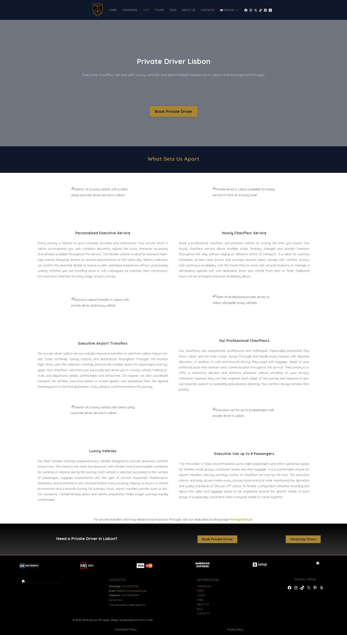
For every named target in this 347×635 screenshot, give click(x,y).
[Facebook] (245, 10)
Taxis (172, 10)
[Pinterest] (265, 10)
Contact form (116, 599)
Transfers (129, 10)
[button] (236, 10)
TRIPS (200, 590)
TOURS (201, 595)
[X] (255, 10)
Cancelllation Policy (125, 629)
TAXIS (200, 599)
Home (113, 10)
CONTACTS (203, 613)
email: (127, 590)
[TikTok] (260, 10)
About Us (188, 10)
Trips (145, 10)
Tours (159, 10)
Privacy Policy (235, 629)
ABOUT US (203, 604)
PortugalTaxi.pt (241, 519)
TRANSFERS (204, 586)
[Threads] (270, 10)
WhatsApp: (124, 586)
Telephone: (124, 595)
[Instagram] (250, 10)
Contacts (208, 10)
